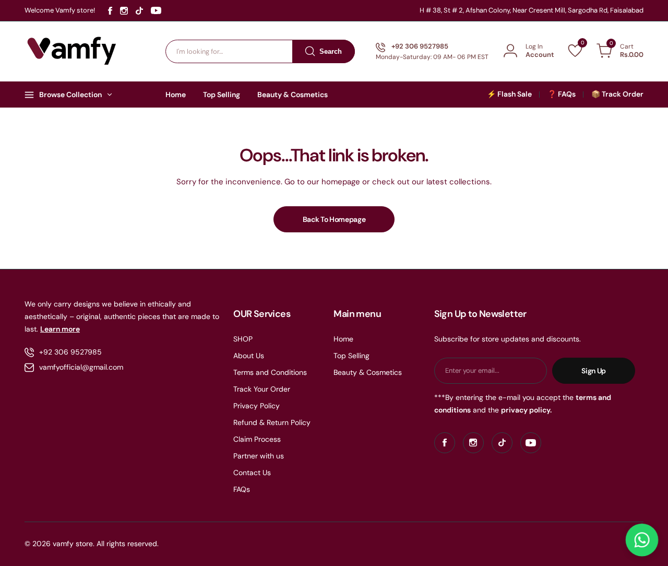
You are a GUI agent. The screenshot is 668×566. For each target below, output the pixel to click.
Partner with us (258, 456)
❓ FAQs (561, 94)
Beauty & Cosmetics (367, 372)
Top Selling (351, 355)
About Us (248, 355)
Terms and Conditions (270, 372)
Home (343, 339)
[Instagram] (124, 11)
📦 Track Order (617, 94)
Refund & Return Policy (272, 422)
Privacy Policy (256, 405)
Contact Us (252, 472)
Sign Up (593, 370)
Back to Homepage (334, 219)
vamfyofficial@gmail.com (81, 367)
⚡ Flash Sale (509, 94)
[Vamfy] (72, 51)
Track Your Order (261, 389)
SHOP (243, 339)
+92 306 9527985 (70, 352)
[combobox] (260, 51)
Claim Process (257, 439)
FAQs (241, 489)
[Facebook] (110, 11)
